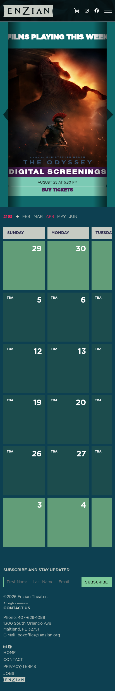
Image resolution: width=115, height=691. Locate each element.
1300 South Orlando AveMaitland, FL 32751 (27, 626)
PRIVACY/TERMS (19, 667)
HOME (9, 653)
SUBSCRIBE (96, 582)
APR (50, 217)
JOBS (8, 674)
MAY (61, 217)
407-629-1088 (31, 618)
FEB (26, 217)
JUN (73, 217)
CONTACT (13, 660)
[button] (108, 11)
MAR (38, 217)
